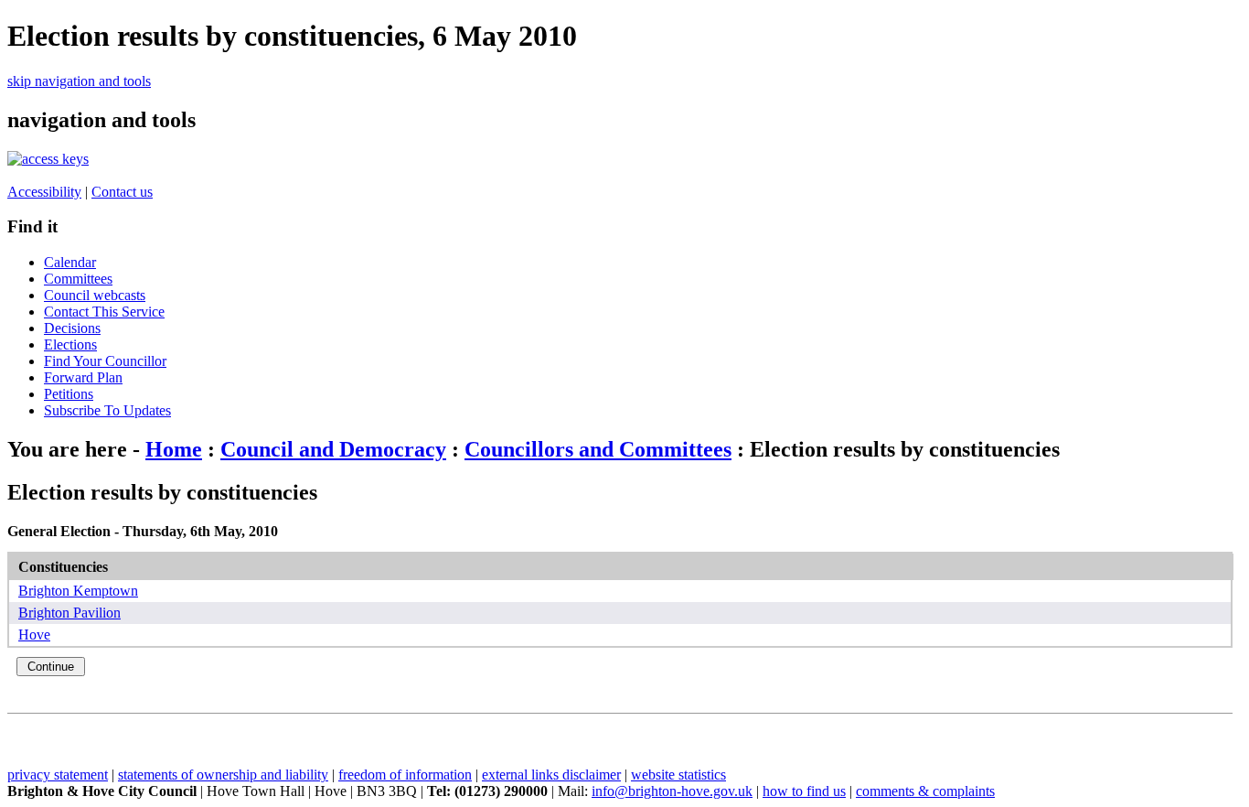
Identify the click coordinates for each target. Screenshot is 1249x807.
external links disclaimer (551, 774)
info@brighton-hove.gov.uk (672, 791)
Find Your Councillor (105, 361)
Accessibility (44, 191)
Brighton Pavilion (69, 612)
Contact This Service (104, 311)
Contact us (122, 191)
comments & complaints (925, 791)
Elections (70, 344)
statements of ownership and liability (223, 774)
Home (173, 449)
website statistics (678, 774)
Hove (34, 634)
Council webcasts (94, 295)
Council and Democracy (333, 449)
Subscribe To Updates (107, 410)
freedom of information (405, 774)
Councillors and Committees (597, 449)
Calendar (70, 262)
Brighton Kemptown (78, 590)
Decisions (72, 328)
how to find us (804, 791)
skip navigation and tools (79, 81)
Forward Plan (83, 377)
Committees (78, 278)
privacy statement (57, 774)
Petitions (68, 394)
